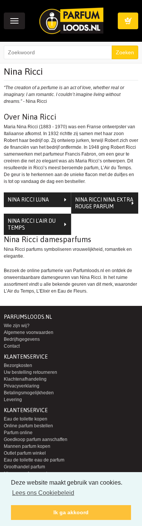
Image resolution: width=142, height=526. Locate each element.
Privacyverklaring (21, 386)
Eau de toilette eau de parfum (34, 460)
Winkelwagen (128, 21)
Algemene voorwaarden (28, 332)
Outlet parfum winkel (25, 453)
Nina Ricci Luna (28, 200)
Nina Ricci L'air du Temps (32, 224)
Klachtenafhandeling (25, 379)
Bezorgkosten (18, 365)
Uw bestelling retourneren (30, 372)
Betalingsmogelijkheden (29, 392)
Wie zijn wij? (17, 325)
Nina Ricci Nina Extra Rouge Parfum (104, 203)
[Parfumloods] (71, 20)
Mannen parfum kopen (27, 446)
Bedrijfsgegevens (22, 339)
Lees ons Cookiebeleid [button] (43, 493)
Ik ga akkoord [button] (71, 512)
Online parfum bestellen (28, 425)
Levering (13, 399)
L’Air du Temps (19, 291)
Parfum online (18, 432)
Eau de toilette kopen (25, 419)
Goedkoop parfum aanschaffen (35, 439)
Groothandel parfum (24, 466)
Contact (12, 346)
